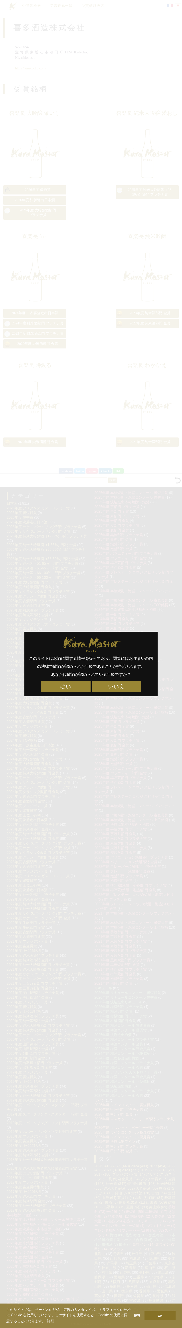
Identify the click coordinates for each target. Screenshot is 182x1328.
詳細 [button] (50, 1321)
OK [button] (160, 1316)
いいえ (116, 686)
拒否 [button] (137, 1316)
